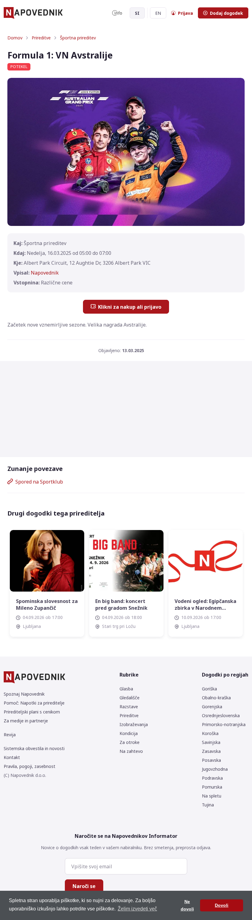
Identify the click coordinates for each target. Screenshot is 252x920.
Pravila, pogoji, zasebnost (29, 766)
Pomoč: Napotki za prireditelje (34, 703)
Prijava (185, 13)
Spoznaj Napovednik (24, 694)
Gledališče (130, 698)
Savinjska (211, 742)
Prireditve (41, 38)
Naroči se (84, 886)
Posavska (211, 760)
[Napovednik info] (117, 13)
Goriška (209, 689)
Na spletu (211, 796)
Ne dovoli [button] (187, 905)
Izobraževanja (134, 724)
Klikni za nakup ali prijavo (129, 306)
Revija (10, 734)
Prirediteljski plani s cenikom (32, 712)
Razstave (129, 706)
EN (158, 13)
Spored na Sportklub (39, 481)
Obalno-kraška (216, 698)
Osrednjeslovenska (221, 715)
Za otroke (130, 742)
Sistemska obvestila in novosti (34, 748)
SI (137, 13)
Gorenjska (212, 706)
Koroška (210, 733)
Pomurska (212, 787)
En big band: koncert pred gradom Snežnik (121, 604)
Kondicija (129, 733)
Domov (14, 38)
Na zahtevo (131, 751)
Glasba (126, 689)
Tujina (208, 805)
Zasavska (211, 751)
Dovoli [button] (221, 905)
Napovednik (45, 272)
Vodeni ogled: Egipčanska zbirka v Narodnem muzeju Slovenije (205, 605)
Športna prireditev (78, 38)
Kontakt (12, 757)
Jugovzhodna (215, 769)
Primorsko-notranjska (224, 724)
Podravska (212, 778)
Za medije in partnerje (26, 721)
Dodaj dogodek (226, 13)
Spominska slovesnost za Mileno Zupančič (47, 604)
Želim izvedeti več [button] (137, 908)
